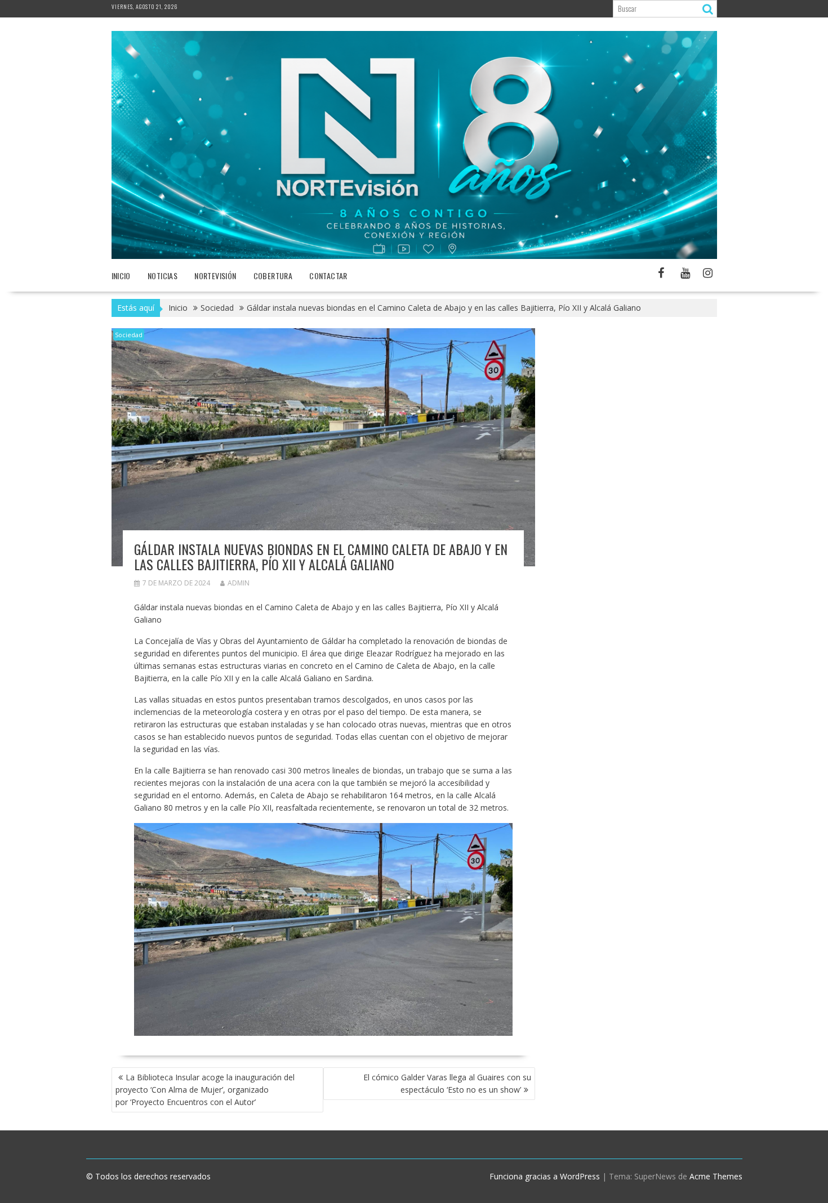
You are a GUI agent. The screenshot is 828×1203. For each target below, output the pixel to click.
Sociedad (129, 334)
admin (239, 583)
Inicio (121, 275)
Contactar (328, 275)
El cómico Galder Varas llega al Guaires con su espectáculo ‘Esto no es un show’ (447, 1083)
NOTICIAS (162, 275)
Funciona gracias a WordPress (544, 1176)
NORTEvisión (215, 275)
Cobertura (273, 275)
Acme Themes (715, 1176)
